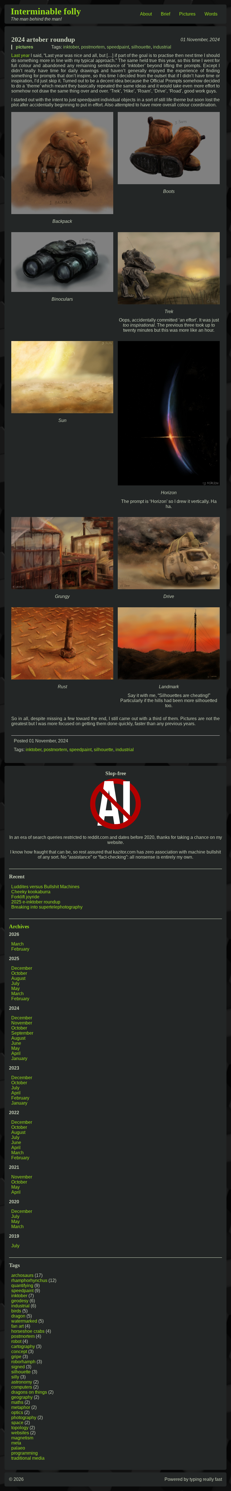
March (17, 944)
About (146, 14)
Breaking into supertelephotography (47, 907)
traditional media (28, 1458)
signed (18, 1366)
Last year (20, 55)
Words (211, 14)
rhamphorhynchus (29, 1280)
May (15, 988)
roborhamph (23, 1361)
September (22, 1033)
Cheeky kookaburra (30, 891)
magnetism (22, 1437)
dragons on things (29, 1392)
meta (16, 1443)
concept (19, 1351)
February (20, 949)
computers (21, 1387)
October (19, 973)
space (17, 1422)
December (21, 968)
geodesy (19, 1300)
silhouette (141, 47)
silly (15, 1377)
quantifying (22, 1285)
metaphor (20, 1407)
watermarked (24, 1321)
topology (19, 1427)
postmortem (93, 47)
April (16, 1053)
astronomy (21, 1382)
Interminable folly (46, 11)
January (19, 1058)
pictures (24, 47)
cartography (23, 1346)
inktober (71, 47)
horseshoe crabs (28, 1331)
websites (20, 1432)
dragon (18, 1316)
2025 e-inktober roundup (35, 902)
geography (22, 1397)
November (21, 1023)
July (15, 983)
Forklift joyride (25, 896)
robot (16, 1341)
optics (17, 1412)
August (18, 978)
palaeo (18, 1448)
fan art (17, 1326)
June (16, 1043)
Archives (19, 926)
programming (24, 1453)
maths (17, 1402)
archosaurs (22, 1275)
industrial (162, 47)
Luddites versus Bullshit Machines (45, 886)
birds (16, 1311)
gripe (16, 1356)
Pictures (187, 14)
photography (23, 1417)
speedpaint (118, 47)
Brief (165, 14)
